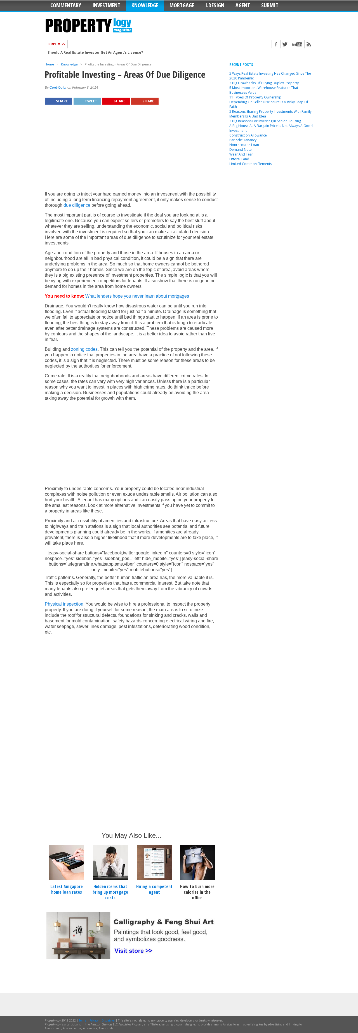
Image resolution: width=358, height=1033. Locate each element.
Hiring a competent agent (154, 889)
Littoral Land (239, 159)
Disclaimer (108, 1020)
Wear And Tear (241, 154)
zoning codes (84, 349)
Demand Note (240, 149)
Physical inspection (64, 604)
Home (49, 64)
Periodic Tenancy (242, 140)
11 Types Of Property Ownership (255, 97)
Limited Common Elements (250, 163)
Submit (269, 5)
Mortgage (181, 5)
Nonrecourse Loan (244, 144)
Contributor (58, 88)
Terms (82, 1020)
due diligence (76, 205)
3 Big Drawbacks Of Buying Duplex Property (264, 83)
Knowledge (144, 5)
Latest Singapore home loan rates (66, 889)
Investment (106, 5)
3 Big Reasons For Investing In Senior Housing (265, 121)
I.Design (214, 5)
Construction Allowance (248, 135)
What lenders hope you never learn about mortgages (137, 296)
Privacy (94, 1020)
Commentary (65, 5)
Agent (242, 5)
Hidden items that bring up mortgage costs (110, 892)
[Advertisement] (131, 151)
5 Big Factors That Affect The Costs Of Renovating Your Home (102, 56)
